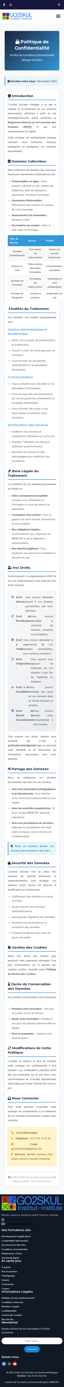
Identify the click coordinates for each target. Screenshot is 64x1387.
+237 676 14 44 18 (15, 1219)
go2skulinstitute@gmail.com (20, 1224)
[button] (59, 4)
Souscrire (32, 1349)
